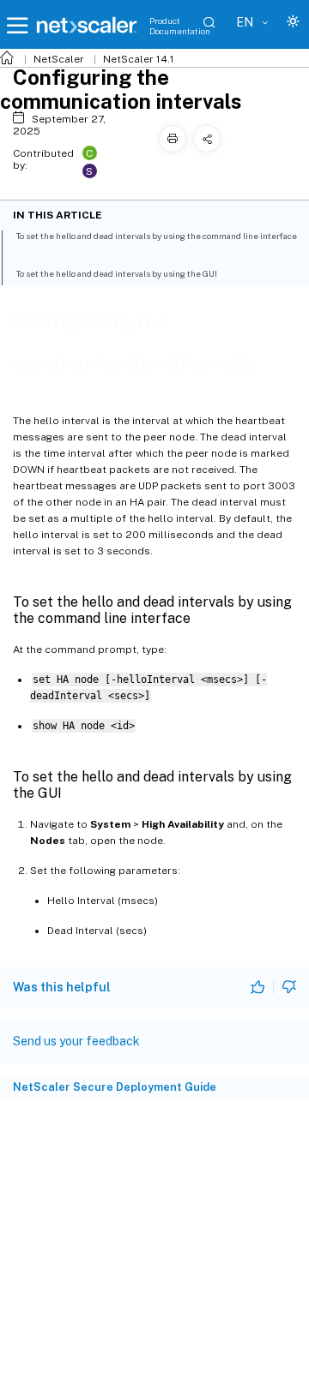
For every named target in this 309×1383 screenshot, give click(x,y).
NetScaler (58, 59)
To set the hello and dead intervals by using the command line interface (156, 235)
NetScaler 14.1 (138, 59)
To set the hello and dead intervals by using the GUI (116, 273)
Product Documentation (179, 25)
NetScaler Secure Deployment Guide (114, 1087)
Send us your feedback (76, 1041)
